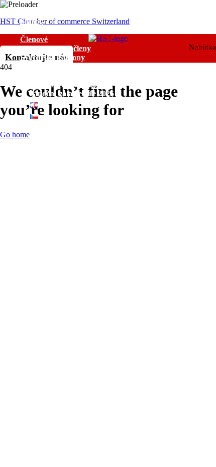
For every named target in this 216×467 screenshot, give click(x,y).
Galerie (32, 75)
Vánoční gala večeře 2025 (71, 93)
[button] (118, 39)
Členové (34, 39)
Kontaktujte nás (47, 125)
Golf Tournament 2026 (66, 84)
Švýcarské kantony (52, 57)
